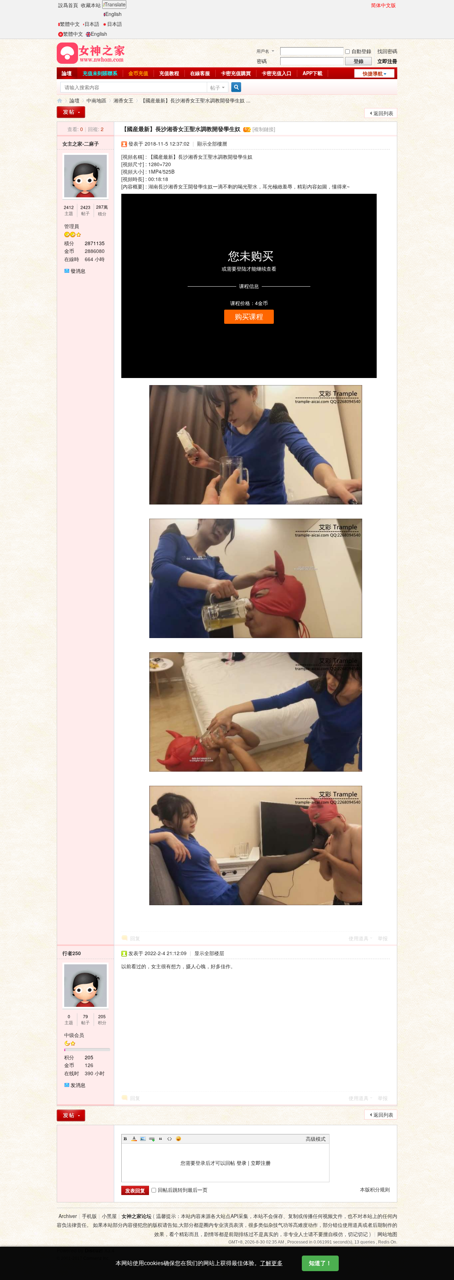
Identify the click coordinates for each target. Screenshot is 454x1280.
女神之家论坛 (136, 1215)
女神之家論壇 (59, 100)
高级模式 (316, 1138)
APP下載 (312, 73)
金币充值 (138, 73)
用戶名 (262, 51)
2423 (85, 207)
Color (134, 1138)
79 (85, 1016)
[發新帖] (71, 112)
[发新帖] (71, 1115)
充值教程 (169, 73)
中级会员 (74, 1034)
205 (102, 1016)
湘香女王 (123, 100)
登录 (242, 1162)
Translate (115, 4)
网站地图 (387, 1233)
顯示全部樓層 (212, 143)
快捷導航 (373, 73)
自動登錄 (361, 51)
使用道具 (359, 938)
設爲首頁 (68, 5)
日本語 (91, 23)
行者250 (71, 953)
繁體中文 (70, 23)
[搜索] (235, 87)
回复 (135, 938)
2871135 (95, 243)
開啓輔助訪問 (368, 5)
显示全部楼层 (209, 953)
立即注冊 (387, 60)
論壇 (67, 73)
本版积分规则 (375, 1189)
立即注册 (261, 1162)
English (113, 13)
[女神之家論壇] (91, 52)
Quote (160, 1138)
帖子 (215, 87)
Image (142, 1138)
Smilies (178, 1138)
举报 (383, 938)
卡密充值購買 (236, 73)
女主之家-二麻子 (80, 143)
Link (151, 1138)
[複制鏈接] (264, 128)
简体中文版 (383, 5)
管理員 (71, 226)
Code (169, 1138)
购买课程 (249, 317)
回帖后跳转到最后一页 (182, 1189)
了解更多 (271, 1263)
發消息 (78, 270)
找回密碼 (387, 51)
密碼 (262, 60)
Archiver (68, 1215)
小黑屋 (109, 1215)
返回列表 (383, 113)
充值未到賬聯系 (100, 73)
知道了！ (320, 1263)
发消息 (78, 1084)
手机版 (89, 1215)
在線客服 (200, 73)
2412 (69, 207)
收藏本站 (91, 5)
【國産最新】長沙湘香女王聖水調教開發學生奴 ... (195, 100)
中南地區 (96, 100)
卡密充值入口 (277, 73)
